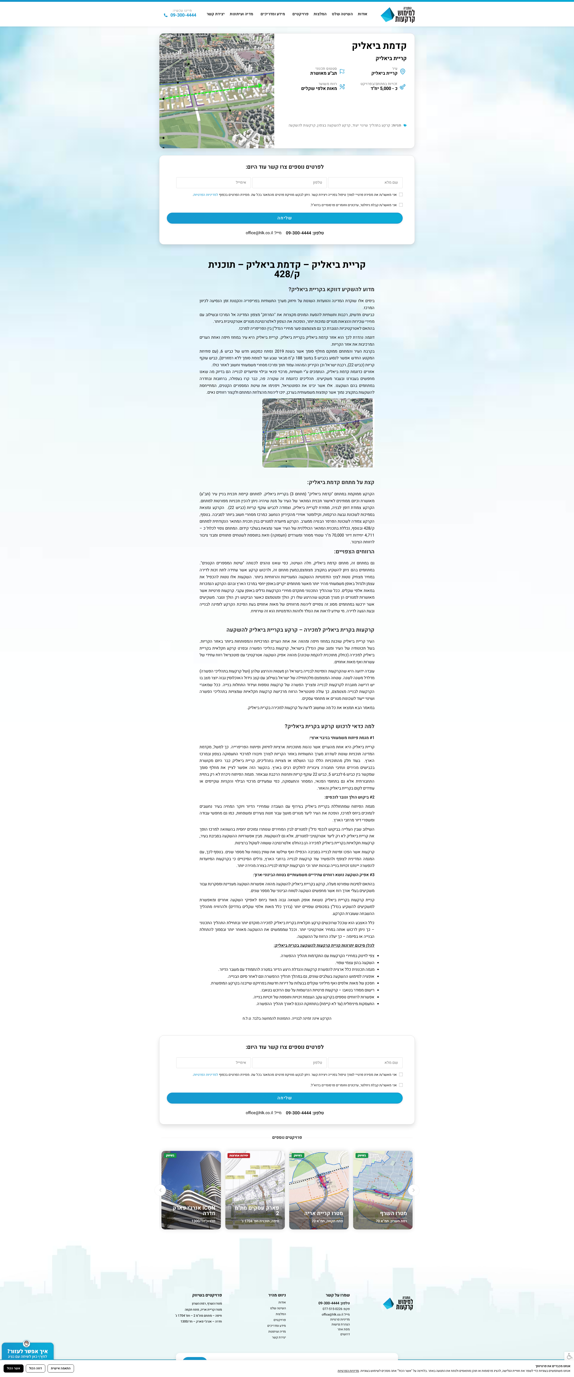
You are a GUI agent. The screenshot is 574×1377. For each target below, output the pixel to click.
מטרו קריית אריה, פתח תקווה (203, 1309)
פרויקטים (300, 14)
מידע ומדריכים (273, 14)
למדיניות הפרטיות (206, 194)
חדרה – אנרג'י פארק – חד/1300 (201, 1321)
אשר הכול (13, 1368)
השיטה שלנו (342, 14)
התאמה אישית (61, 1368)
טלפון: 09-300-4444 (305, 233)
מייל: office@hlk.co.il (263, 233)
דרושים (345, 1334)
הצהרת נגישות (341, 1324)
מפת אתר (343, 1329)
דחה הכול (35, 1368)
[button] (160, 1190)
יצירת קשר (216, 14)
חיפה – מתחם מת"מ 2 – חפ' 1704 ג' (198, 1315)
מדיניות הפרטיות (348, 1370)
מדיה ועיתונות (241, 14)
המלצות (320, 14)
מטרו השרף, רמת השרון (207, 1303)
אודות (362, 14)
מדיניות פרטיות (340, 1319)
